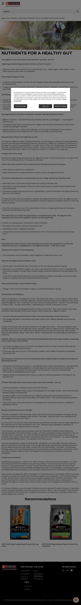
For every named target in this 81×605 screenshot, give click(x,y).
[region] (40, 99)
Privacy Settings (20, 106)
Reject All (45, 106)
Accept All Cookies (60, 106)
